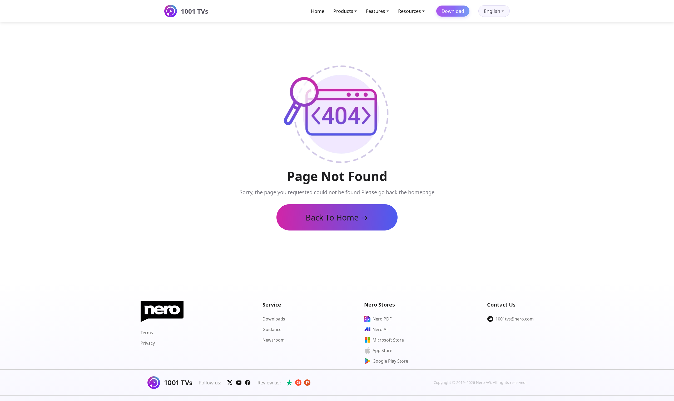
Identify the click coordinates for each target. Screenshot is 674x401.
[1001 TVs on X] (230, 382)
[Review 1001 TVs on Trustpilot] (289, 382)
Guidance (271, 329)
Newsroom (273, 340)
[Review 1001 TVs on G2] (298, 382)
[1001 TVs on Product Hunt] (307, 382)
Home (317, 11)
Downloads (273, 319)
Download (453, 11)
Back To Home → (337, 217)
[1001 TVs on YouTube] (239, 382)
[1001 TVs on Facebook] (248, 382)
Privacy (148, 343)
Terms (147, 332)
